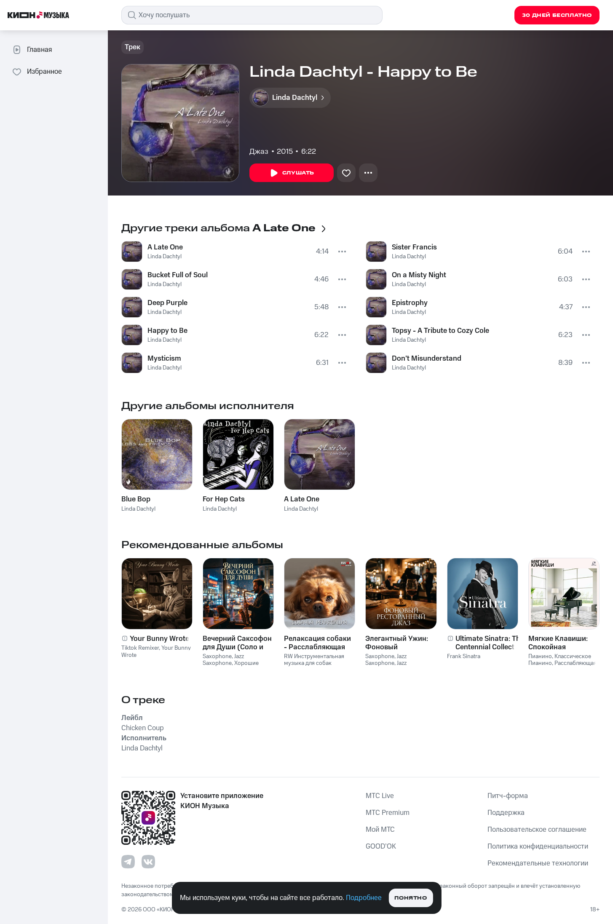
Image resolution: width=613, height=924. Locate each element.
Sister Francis (414, 247)
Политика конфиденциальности (537, 846)
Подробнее (364, 898)
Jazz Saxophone (223, 660)
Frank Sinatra (463, 656)
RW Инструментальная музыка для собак (314, 660)
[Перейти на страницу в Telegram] (128, 861)
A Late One (165, 247)
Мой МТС (380, 830)
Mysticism (164, 359)
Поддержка (506, 813)
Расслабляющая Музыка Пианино (562, 667)
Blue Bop (135, 499)
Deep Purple (167, 303)
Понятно (410, 898)
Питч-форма (507, 796)
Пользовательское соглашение (536, 830)
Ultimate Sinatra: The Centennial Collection (490, 643)
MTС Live (380, 796)
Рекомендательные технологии (537, 863)
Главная (39, 50)
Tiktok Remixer (140, 648)
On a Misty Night (419, 275)
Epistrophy (410, 303)
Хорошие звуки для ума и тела (231, 667)
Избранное (44, 72)
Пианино (540, 656)
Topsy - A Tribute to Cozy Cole (440, 331)
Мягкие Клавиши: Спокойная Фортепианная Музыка (558, 643)
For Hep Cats (224, 499)
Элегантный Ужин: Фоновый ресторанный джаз (398, 643)
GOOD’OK (381, 846)
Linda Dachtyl (164, 256)
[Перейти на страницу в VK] (148, 861)
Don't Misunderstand (426, 359)
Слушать (298, 173)
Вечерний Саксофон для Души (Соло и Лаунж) (237, 643)
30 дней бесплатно (557, 15)
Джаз (258, 152)
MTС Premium (388, 813)
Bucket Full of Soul (177, 275)
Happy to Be (167, 331)
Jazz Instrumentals (386, 667)
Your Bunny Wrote (159, 639)
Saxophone (217, 656)
